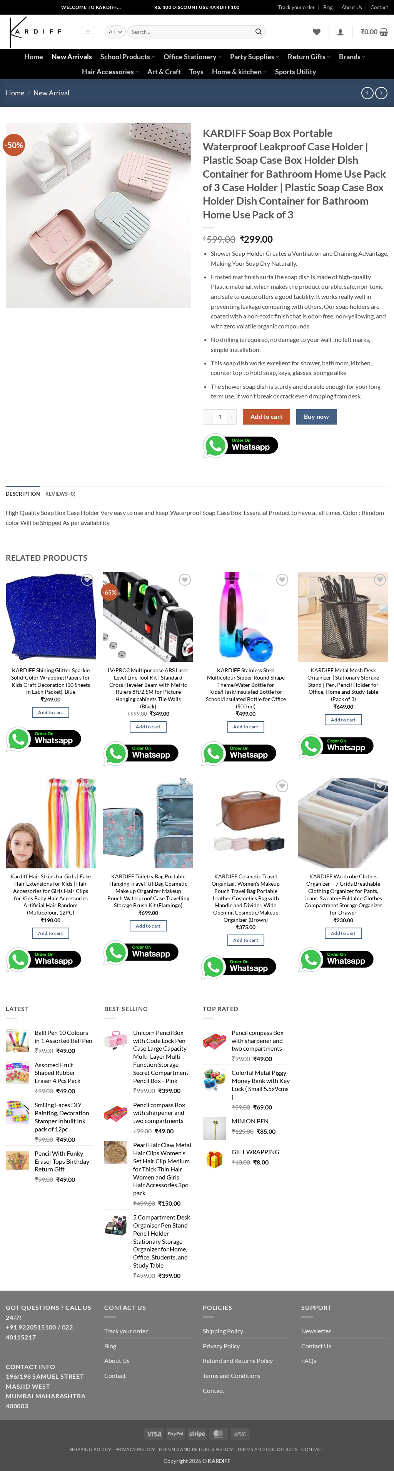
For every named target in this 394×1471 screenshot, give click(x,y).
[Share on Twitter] (300, 443)
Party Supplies (252, 57)
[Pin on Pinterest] (328, 443)
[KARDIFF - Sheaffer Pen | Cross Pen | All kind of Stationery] (38, 32)
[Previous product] (381, 93)
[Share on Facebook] (286, 443)
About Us (352, 7)
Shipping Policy (223, 1330)
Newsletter (316, 1330)
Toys (196, 72)
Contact (379, 7)
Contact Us (316, 1345)
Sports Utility (295, 72)
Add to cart (266, 416)
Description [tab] (23, 494)
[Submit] (258, 31)
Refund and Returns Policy (238, 1360)
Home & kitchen (237, 72)
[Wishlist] (317, 31)
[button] (88, 32)
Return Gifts (307, 57)
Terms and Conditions (231, 1375)
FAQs (308, 1360)
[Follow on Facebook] (11, 7)
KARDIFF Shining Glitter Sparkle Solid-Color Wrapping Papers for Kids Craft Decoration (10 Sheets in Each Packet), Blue (50, 681)
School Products (125, 57)
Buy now (316, 416)
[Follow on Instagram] (24, 7)
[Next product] (367, 93)
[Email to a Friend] (314, 443)
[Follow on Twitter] (36, 7)
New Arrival (51, 92)
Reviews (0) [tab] (60, 494)
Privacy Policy (221, 1345)
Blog (328, 7)
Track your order (296, 7)
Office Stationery (190, 57)
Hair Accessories (108, 72)
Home (33, 57)
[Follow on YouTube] (48, 7)
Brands (350, 57)
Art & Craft (164, 72)
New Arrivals (72, 57)
